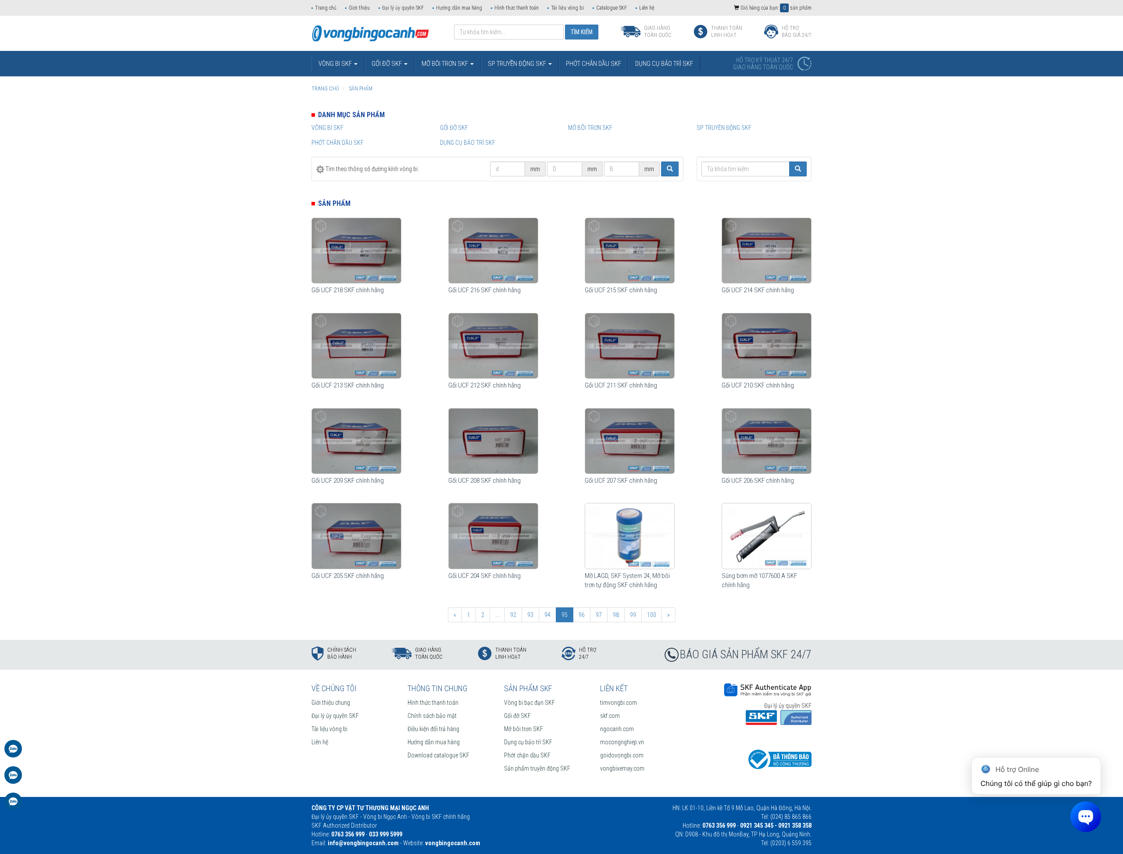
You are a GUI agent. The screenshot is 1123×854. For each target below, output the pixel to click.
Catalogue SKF (611, 8)
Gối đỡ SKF (454, 127)
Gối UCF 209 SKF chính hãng (347, 480)
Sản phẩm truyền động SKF (537, 768)
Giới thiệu (359, 8)
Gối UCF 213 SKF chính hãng (347, 385)
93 (530, 614)
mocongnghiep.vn (622, 742)
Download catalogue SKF (438, 755)
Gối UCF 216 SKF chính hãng (484, 290)
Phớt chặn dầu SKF (527, 755)
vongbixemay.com (622, 768)
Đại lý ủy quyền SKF (403, 8)
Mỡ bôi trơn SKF (590, 127)
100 (651, 614)
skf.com (610, 715)
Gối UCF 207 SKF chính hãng (621, 480)
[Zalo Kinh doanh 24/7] (13, 753)
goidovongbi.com (622, 755)
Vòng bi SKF (327, 127)
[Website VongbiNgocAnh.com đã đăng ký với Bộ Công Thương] (779, 758)
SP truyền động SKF (724, 127)
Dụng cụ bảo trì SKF (467, 142)
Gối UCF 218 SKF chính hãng (347, 290)
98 (616, 614)
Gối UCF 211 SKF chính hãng (621, 385)
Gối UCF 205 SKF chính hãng (347, 576)
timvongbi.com (618, 702)
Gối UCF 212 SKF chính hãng (484, 385)
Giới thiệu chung (330, 702)
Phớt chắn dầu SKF (337, 142)
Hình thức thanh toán (516, 8)
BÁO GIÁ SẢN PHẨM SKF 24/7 (746, 654)
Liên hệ (646, 8)
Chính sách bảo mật (432, 715)
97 (599, 614)
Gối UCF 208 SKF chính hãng (484, 480)
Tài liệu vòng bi (567, 8)
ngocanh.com (617, 728)
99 (633, 614)
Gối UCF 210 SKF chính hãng (758, 385)
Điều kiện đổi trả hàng (433, 728)
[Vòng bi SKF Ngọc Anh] (370, 32)
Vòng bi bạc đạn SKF (529, 702)
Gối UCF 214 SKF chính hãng (758, 290)
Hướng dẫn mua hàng (459, 8)
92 (513, 614)
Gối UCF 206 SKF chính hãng (758, 480)
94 (547, 614)
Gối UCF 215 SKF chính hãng (621, 290)
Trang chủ (325, 8)
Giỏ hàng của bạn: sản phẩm (775, 8)
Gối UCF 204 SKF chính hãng (484, 576)
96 (582, 614)
